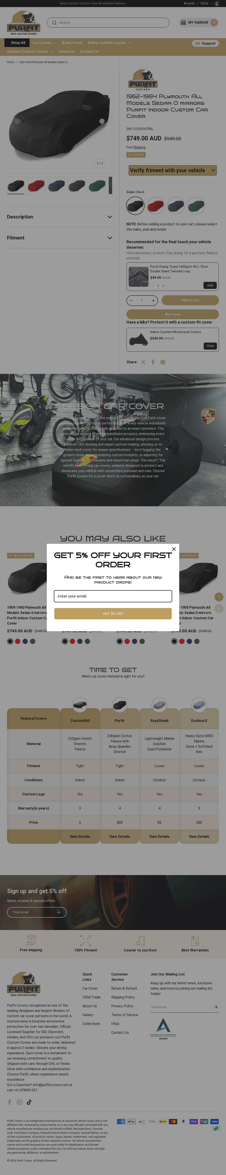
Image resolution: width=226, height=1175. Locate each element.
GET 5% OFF (113, 613)
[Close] (174, 549)
